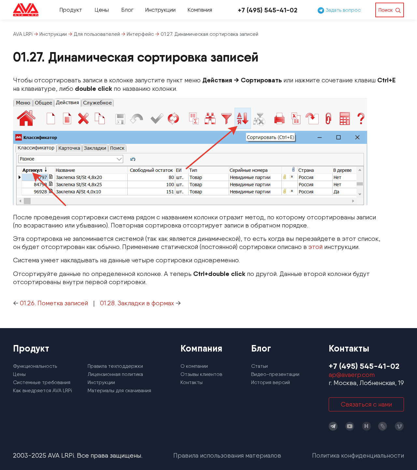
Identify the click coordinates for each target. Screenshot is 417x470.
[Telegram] (333, 426)
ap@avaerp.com (352, 375)
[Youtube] (349, 426)
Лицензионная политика (115, 374)
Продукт (70, 9)
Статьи (259, 366)
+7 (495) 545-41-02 (267, 10)
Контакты (191, 382)
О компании (194, 366)
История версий (270, 382)
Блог (127, 9)
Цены (101, 9)
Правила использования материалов (227, 455)
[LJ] (382, 426)
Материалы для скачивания (119, 390)
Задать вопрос (342, 10)
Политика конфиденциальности (358, 455)
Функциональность (35, 366)
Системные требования (41, 382)
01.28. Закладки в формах (137, 303)
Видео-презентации (275, 374)
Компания (199, 9)
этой (316, 247)
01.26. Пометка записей (54, 303)
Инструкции (160, 9)
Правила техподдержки (115, 366)
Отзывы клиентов (201, 374)
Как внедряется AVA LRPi (42, 390)
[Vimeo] (399, 426)
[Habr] (366, 426)
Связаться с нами (366, 404)
